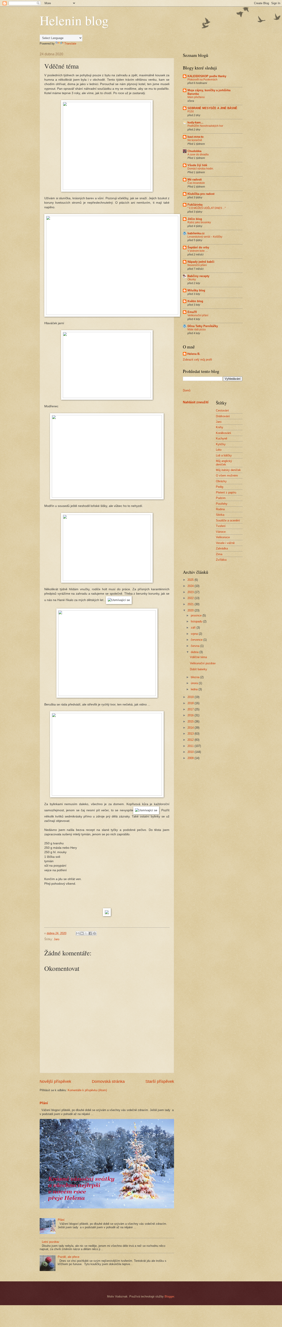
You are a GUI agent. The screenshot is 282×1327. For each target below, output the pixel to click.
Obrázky (221, 481)
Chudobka (194, 151)
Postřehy (221, 503)
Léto (218, 449)
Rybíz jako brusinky (199, 222)
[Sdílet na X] (86, 933)
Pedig (219, 486)
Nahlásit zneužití (195, 402)
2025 (191, 579)
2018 (191, 703)
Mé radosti (194, 179)
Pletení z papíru (226, 492)
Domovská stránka (108, 1081)
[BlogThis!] (82, 933)
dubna (195, 652)
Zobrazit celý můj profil (197, 359)
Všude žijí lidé (197, 165)
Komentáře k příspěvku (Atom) (87, 1090)
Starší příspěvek (159, 1081)
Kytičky (221, 444)
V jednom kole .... (197, 250)
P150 (190, 111)
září (194, 627)
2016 (191, 715)
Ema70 (192, 312)
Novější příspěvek (55, 1081)
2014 (191, 727)
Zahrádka (222, 548)
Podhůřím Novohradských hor (205, 125)
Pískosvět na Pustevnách (202, 79)
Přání (44, 1103)
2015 (191, 721)
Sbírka (220, 514)
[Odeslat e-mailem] (78, 933)
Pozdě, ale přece (68, 1256)
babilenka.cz (196, 233)
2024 (191, 586)
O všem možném (227, 475)
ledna (195, 689)
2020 (191, 610)
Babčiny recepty (198, 276)
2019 (191, 697)
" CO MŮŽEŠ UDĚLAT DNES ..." (206, 208)
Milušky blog (196, 290)
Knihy (219, 427)
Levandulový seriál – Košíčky (204, 236)
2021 (191, 604)
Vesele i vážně (225, 543)
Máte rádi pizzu (196, 329)
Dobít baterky (198, 669)
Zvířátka (221, 559)
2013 (191, 733)
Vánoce (221, 531)
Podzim (221, 498)
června (195, 646)
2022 (191, 598)
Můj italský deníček (228, 470)
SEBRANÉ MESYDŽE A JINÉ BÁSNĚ (212, 108)
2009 (191, 758)
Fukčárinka (194, 204)
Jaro (56, 939)
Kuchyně (221, 438)
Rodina (220, 509)
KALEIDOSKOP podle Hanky (206, 76)
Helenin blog (74, 20)
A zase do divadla (198, 154)
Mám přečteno (196, 97)
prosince (196, 615)
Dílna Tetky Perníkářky (202, 326)
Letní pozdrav (50, 1241)
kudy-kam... (195, 122)
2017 (191, 709)
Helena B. (193, 353)
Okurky (191, 279)
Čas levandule (196, 182)
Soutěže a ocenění (228, 520)
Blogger (169, 1296)
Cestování (222, 410)
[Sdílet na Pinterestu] (94, 933)
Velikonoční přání (197, 315)
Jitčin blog (194, 219)
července (197, 639)
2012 (191, 739)
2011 (191, 746)
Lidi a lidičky (224, 455)
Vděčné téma (198, 657)
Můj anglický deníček (224, 462)
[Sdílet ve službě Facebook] (90, 933)
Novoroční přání (197, 265)
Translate (70, 43)
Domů (186, 390)
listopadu (197, 621)
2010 (191, 752)
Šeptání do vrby (198, 247)
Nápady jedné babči (200, 261)
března (195, 677)
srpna (195, 633)
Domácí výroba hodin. (200, 168)
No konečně (194, 140)
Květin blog (195, 301)
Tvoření (221, 526)
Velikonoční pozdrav (203, 663)
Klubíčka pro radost (200, 193)
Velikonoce (223, 537)
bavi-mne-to (195, 136)
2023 (191, 592)
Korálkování (223, 433)
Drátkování (223, 416)
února (195, 683)
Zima (219, 554)
